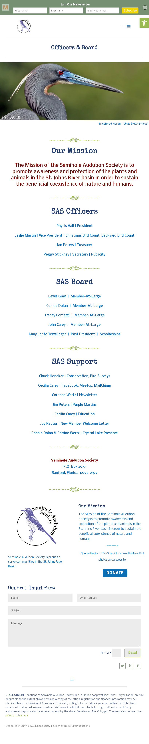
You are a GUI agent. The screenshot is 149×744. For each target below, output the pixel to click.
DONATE (115, 573)
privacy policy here (16, 715)
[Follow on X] (130, 666)
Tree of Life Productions (77, 726)
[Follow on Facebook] (138, 666)
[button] (144, 23)
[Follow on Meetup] (122, 666)
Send (132, 653)
